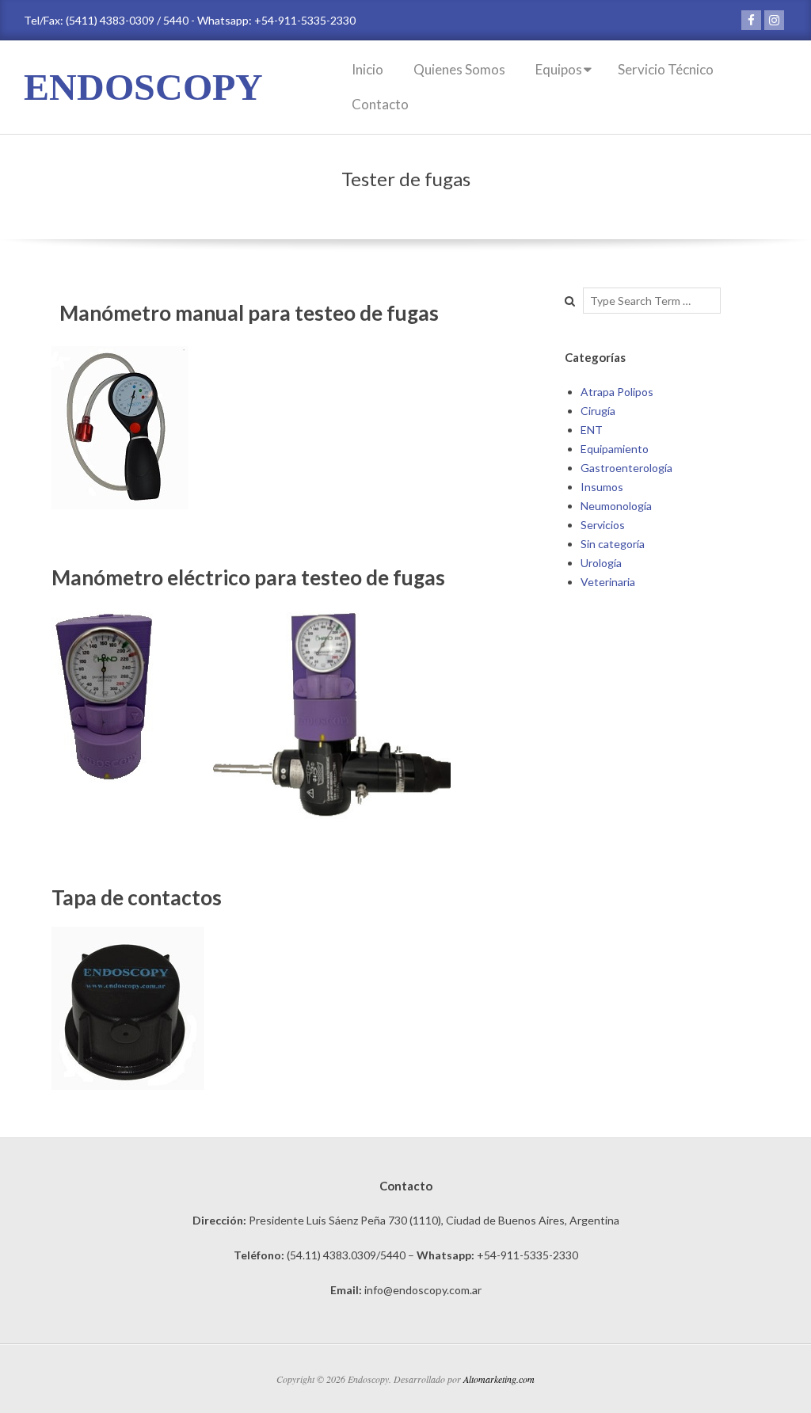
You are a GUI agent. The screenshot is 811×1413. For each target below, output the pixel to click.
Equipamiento (615, 448)
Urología (601, 562)
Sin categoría (613, 543)
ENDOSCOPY (143, 87)
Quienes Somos (459, 69)
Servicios (603, 524)
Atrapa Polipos (617, 391)
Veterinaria (608, 581)
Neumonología (616, 505)
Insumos (602, 486)
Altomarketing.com (499, 1379)
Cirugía (598, 410)
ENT (592, 429)
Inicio (367, 69)
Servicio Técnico (666, 69)
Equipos (558, 69)
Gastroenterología (626, 467)
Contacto (380, 104)
